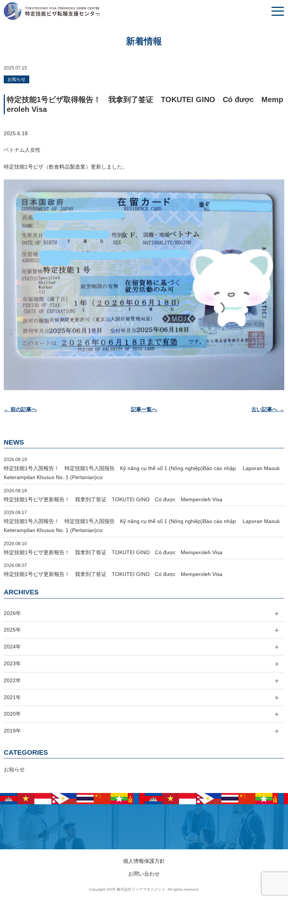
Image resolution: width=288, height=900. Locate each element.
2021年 (12, 697)
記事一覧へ (144, 409)
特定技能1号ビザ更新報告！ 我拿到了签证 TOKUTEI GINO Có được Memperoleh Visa (113, 499)
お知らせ (17, 79)
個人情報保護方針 (144, 861)
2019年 (12, 731)
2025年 (12, 630)
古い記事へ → (267, 409)
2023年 (12, 663)
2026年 (12, 613)
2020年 (12, 714)
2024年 (12, 647)
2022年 (12, 680)
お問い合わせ (144, 874)
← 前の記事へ (20, 409)
